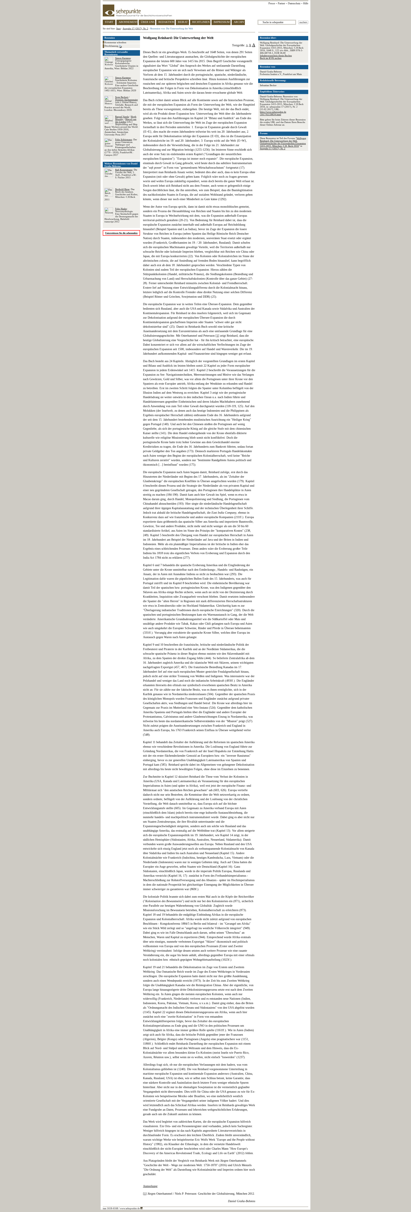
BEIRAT (183, 22)
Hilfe (305, 3)
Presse (271, 3)
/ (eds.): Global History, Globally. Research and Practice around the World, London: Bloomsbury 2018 (121, 103)
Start (118, 28)
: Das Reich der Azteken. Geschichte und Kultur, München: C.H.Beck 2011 (121, 194)
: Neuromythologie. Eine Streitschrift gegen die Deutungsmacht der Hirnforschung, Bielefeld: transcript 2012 (121, 215)
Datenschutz (294, 3)
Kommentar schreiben (115, 42)
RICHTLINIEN (201, 22)
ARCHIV (239, 22)
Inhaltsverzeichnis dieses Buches (276, 55)
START (109, 22)
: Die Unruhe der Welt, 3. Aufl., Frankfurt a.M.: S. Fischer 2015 (126, 173)
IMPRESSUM (222, 22)
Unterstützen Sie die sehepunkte (121, 233)
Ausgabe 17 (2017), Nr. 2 (135, 28)
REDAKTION (166, 22)
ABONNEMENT (128, 22)
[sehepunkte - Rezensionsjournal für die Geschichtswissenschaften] (205, 10)
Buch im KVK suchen (270, 58)
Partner (281, 3)
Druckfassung (111, 46)
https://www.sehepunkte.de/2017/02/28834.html (273, 113)
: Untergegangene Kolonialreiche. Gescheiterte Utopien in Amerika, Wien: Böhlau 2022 (121, 63)
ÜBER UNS (147, 22)
